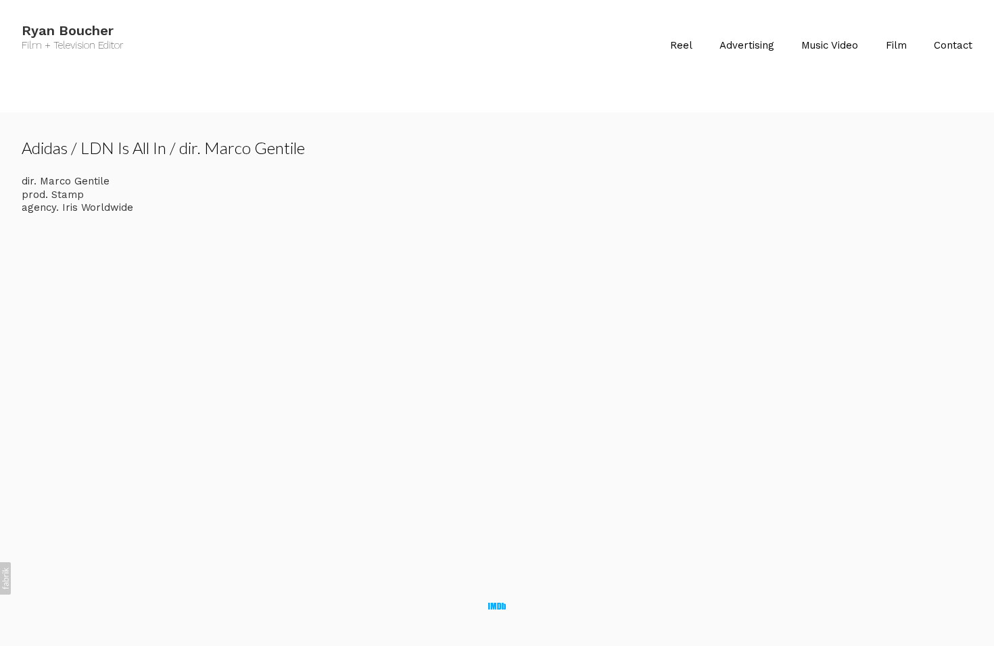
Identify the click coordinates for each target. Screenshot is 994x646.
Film (896, 45)
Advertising (746, 45)
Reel (681, 45)
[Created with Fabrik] (5, 578)
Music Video (829, 45)
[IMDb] (497, 606)
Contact (953, 45)
